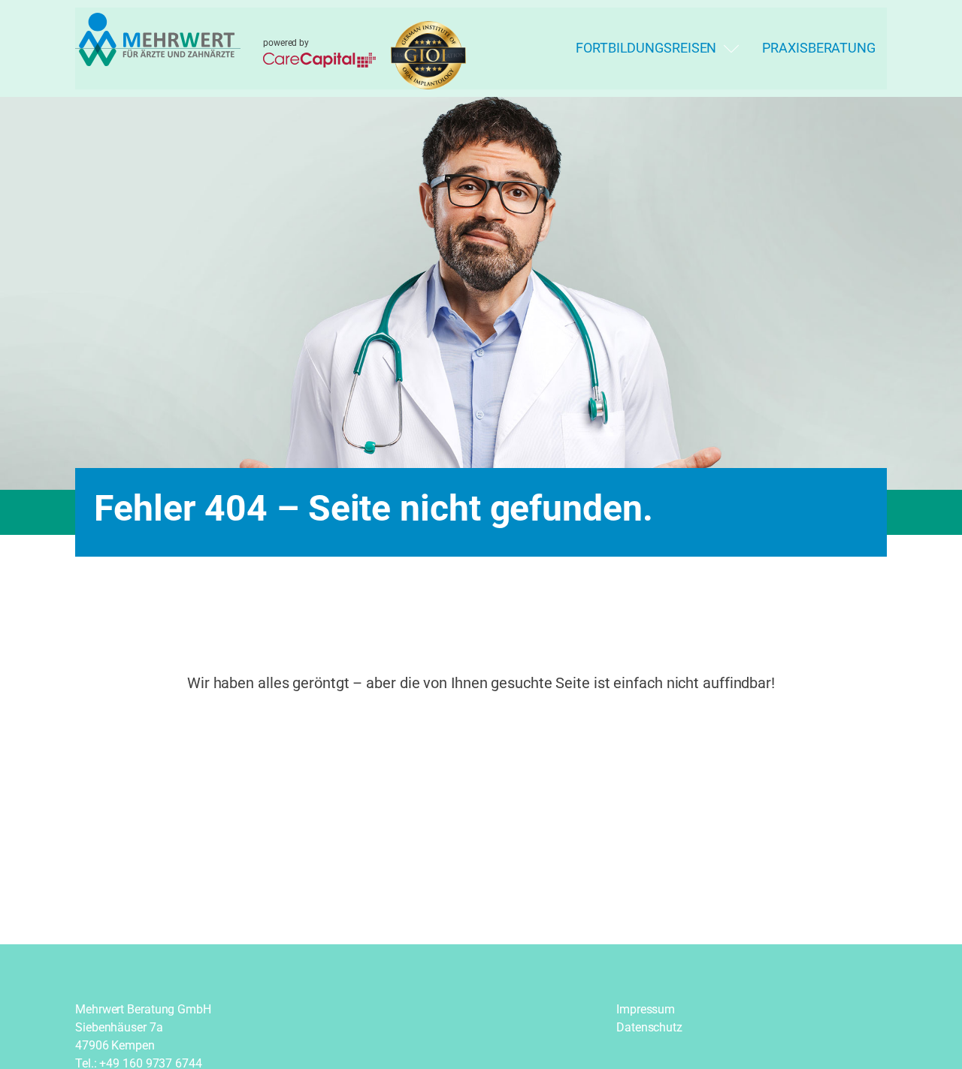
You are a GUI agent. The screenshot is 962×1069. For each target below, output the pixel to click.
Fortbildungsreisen (646, 48)
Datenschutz (649, 1027)
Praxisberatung (819, 48)
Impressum (645, 1009)
